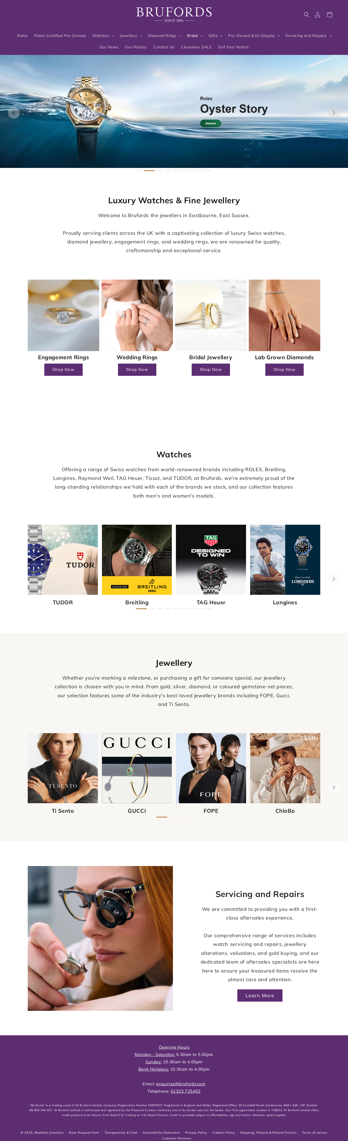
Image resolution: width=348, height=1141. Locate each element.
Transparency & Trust (121, 1132)
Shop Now (63, 369)
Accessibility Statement (161, 1132)
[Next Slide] (334, 113)
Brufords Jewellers (49, 1132)
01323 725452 (186, 1091)
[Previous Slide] (14, 113)
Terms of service (314, 1132)
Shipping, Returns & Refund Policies (268, 1132)
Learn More (260, 995)
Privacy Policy (196, 1132)
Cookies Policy (224, 1132)
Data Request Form (84, 1132)
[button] (307, 15)
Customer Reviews (176, 1138)
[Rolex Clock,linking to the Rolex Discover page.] (34, 13)
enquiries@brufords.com (180, 1083)
